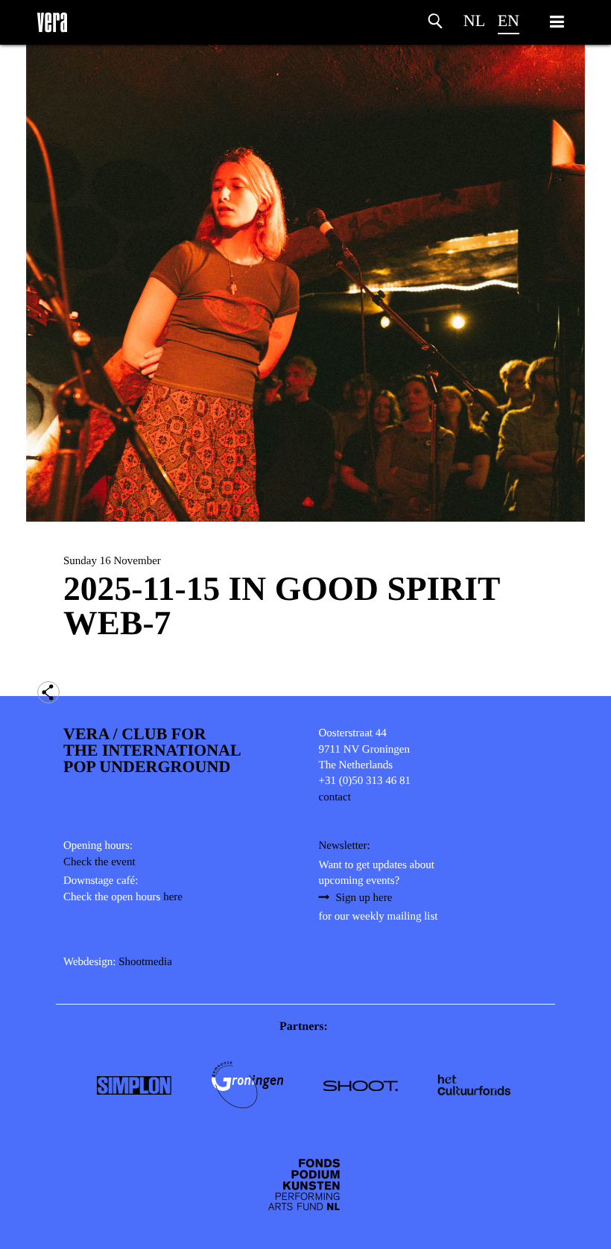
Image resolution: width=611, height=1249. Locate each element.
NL (474, 20)
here (173, 897)
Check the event (99, 862)
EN (508, 20)
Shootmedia (145, 962)
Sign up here (364, 898)
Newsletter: (344, 846)
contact (335, 797)
